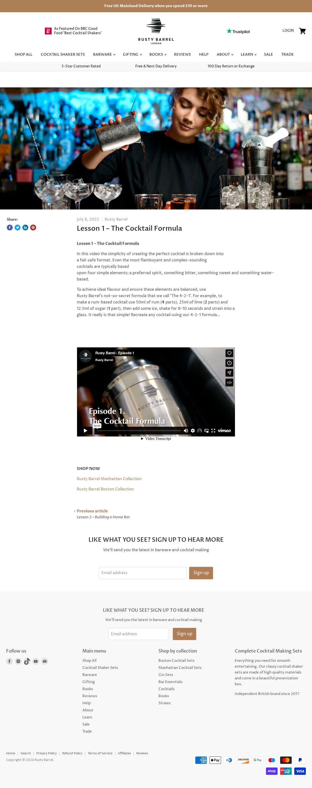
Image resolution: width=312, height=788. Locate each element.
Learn (247, 54)
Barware (103, 54)
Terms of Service (100, 753)
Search (25, 753)
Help (203, 54)
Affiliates (124, 753)
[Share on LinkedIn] (25, 227)
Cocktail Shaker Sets (63, 54)
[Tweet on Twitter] (17, 227)
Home (10, 753)
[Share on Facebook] (10, 227)
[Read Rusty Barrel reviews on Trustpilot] (238, 31)
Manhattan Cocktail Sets (180, 667)
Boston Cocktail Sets (176, 660)
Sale (268, 54)
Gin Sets (165, 674)
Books (156, 54)
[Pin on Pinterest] (33, 227)
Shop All (23, 54)
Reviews (182, 54)
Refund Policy (72, 753)
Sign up (201, 573)
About (224, 54)
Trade (287, 54)
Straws (164, 703)
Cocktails (166, 689)
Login (288, 30)
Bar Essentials (170, 681)
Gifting (131, 54)
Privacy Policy (46, 753)
